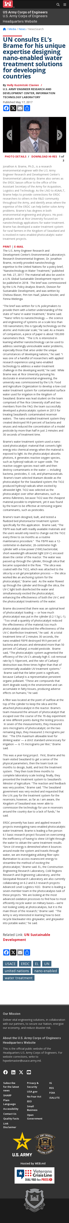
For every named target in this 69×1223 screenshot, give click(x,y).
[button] (9, 135)
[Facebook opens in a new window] (5, 1072)
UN (46, 963)
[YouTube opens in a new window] (29, 1072)
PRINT (7, 246)
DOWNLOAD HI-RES (44, 156)
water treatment (19, 978)
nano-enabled (45, 970)
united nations (17, 970)
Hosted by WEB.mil (33, 1163)
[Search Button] (57, 5)
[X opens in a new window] (21, 1072)
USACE (10, 963)
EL (37, 963)
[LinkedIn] (13, 1072)
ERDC (25, 963)
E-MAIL (19, 246)
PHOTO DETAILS (15, 156)
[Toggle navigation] (63, 5)
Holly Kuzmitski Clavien (23, 85)
